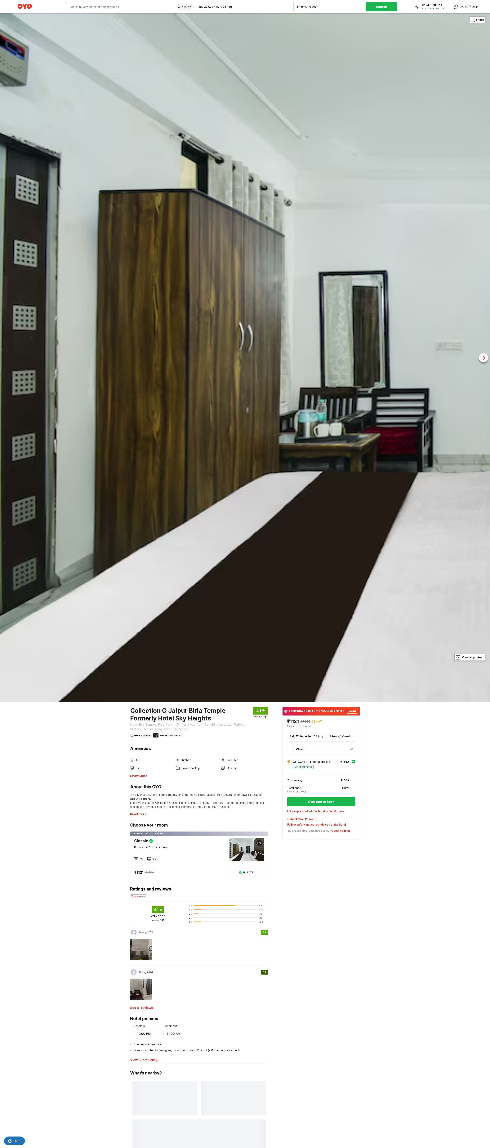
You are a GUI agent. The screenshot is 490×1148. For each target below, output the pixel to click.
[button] (321, 820)
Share (480, 19)
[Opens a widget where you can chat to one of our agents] (14, 1141)
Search (381, 7)
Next (483, 357)
